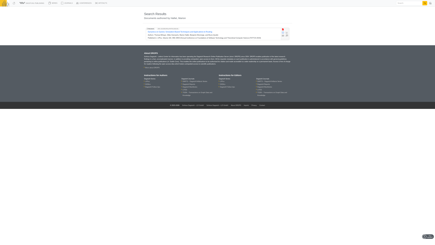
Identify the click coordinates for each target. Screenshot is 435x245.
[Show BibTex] (287, 35)
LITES (185, 90)
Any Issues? (430, 236)
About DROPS (236, 105)
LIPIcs (147, 81)
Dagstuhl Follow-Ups (152, 87)
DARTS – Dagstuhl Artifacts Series (195, 81)
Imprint (246, 105)
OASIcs (148, 84)
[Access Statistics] (287, 32)
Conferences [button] (85, 3)
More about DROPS (152, 68)
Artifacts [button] (102, 3)
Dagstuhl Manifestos (190, 87)
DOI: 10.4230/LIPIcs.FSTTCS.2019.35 (168, 28)
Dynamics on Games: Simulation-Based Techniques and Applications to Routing (180, 32)
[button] (32, 3)
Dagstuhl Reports (189, 84)
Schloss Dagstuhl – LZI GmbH (193, 105)
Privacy (254, 105)
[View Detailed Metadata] (283, 32)
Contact (262, 105)
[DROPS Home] (14, 3)
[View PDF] (283, 29)
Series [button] (54, 3)
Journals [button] (68, 3)
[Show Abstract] (283, 35)
